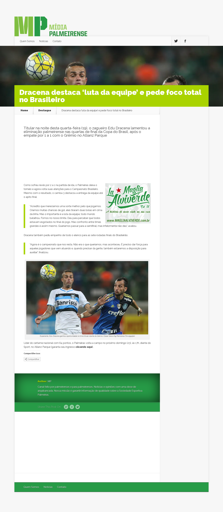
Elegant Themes (168, 499)
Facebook (71, 407)
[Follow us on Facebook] (185, 41)
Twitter (77, 407)
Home (24, 110)
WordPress (201, 499)
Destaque (44, 110)
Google (66, 407)
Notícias (43, 41)
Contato (57, 41)
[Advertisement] (87, 162)
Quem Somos (27, 41)
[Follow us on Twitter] (176, 41)
